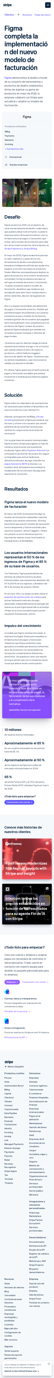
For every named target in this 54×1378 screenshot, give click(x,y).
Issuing (7, 1136)
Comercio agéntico (38, 1085)
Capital (7, 1093)
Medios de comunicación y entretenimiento (37, 1169)
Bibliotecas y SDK (37, 1261)
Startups (33, 1081)
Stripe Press (35, 1298)
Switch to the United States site (20, 1371)
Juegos (32, 1150)
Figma (8, 77)
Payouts (8, 1155)
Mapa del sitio (11, 1328)
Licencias (8, 1324)
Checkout (9, 1097)
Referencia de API (37, 1245)
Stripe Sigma (10, 1171)
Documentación (36, 1241)
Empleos (33, 1290)
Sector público (36, 1190)
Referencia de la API (14, 1037)
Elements (9, 1117)
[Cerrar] (48, 1364)
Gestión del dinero (38, 1127)
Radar (7, 1159)
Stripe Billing (30, 248)
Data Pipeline (10, 1113)
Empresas (34, 1077)
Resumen (27, 14)
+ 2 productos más (14, 148)
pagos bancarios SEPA (15, 463)
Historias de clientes (14, 1287)
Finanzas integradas (38, 1097)
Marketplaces (35, 1123)
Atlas (6, 1081)
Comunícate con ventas (18, 802)
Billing (7, 1089)
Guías (7, 1283)
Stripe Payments (13, 248)
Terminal (8, 1179)
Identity (8, 1128)
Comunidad (9, 1295)
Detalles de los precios (16, 1011)
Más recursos (10, 1339)
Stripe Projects (36, 1264)
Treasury (8, 1182)
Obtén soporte (11, 1350)
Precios (8, 1077)
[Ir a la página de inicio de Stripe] (8, 1062)
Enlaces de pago (12, 1148)
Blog (6, 1291)
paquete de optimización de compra (23, 597)
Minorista (33, 1194)
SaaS (31, 1135)
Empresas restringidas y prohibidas (11, 1317)
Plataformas (35, 1131)
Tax (6, 1175)
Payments (9, 1152)
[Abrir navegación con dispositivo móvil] (48, 5)
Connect (8, 1105)
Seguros (33, 1161)
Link (6, 1140)
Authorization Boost (14, 1085)
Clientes (9, 14)
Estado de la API (37, 1249)
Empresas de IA (36, 1139)
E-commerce (35, 1093)
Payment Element (36, 450)
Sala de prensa (36, 1294)
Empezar (11, 982)
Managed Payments (14, 1144)
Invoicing (8, 1132)
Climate (8, 1101)
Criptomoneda (11, 1109)
